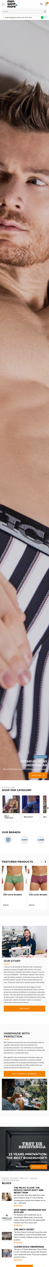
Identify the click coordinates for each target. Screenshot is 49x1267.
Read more (24, 1009)
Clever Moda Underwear (29, 1247)
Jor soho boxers (12, 895)
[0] (46, 4)
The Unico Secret (24, 1229)
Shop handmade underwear (24, 1074)
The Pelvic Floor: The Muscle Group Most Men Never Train (28, 1190)
